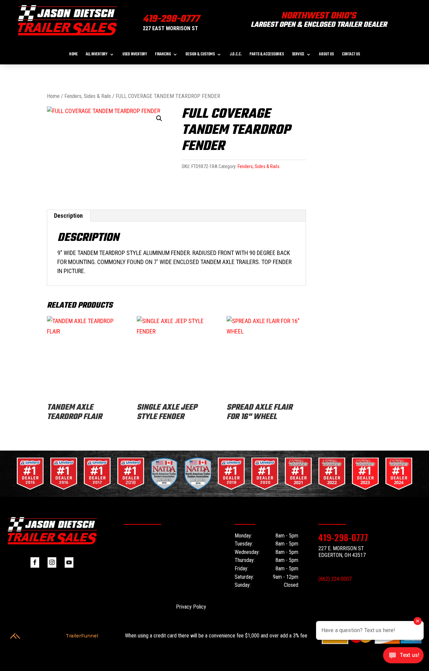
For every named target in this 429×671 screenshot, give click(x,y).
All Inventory (97, 55)
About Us (326, 55)
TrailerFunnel (82, 636)
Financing (163, 55)
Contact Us (351, 55)
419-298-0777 (171, 19)
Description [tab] (68, 215)
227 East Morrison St (170, 28)
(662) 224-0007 (335, 579)
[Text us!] (403, 657)
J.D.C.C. (236, 55)
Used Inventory (134, 55)
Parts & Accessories (267, 55)
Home (73, 55)
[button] (159, 118)
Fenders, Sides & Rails (87, 96)
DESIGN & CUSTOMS (200, 55)
